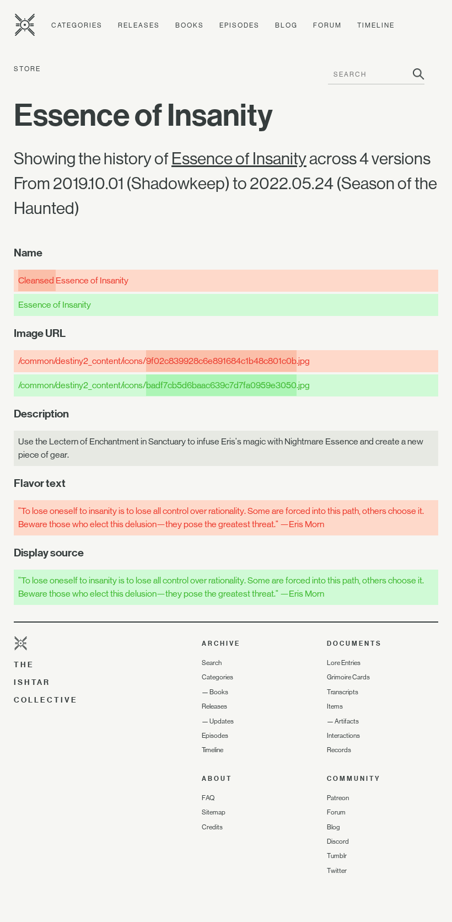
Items (335, 706)
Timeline (376, 25)
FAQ (208, 798)
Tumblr (337, 856)
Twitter (337, 871)
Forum (327, 25)
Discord (338, 841)
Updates (221, 721)
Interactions (343, 735)
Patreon (338, 798)
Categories (77, 25)
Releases (139, 25)
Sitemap (213, 812)
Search (212, 663)
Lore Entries (343, 663)
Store (27, 69)
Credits (212, 827)
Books (189, 25)
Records (339, 750)
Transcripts (342, 692)
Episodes (239, 25)
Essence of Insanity (238, 158)
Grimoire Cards (348, 677)
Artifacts (347, 721)
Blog (286, 25)
